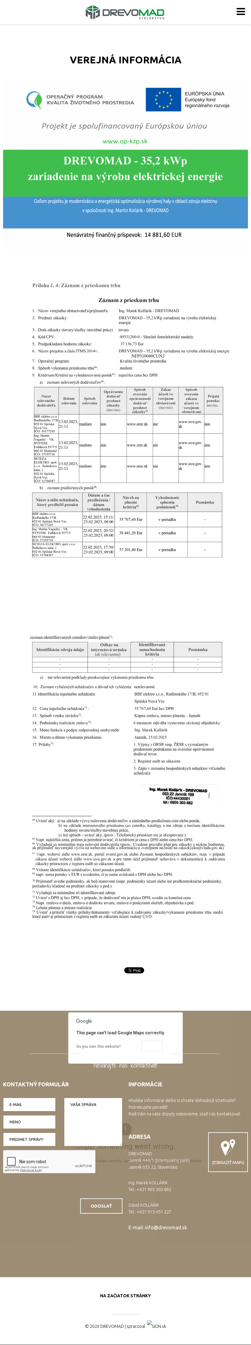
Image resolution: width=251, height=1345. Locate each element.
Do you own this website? (99, 1046)
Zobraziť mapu (228, 1162)
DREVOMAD (112, 1326)
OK (152, 1045)
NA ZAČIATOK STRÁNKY (125, 1295)
